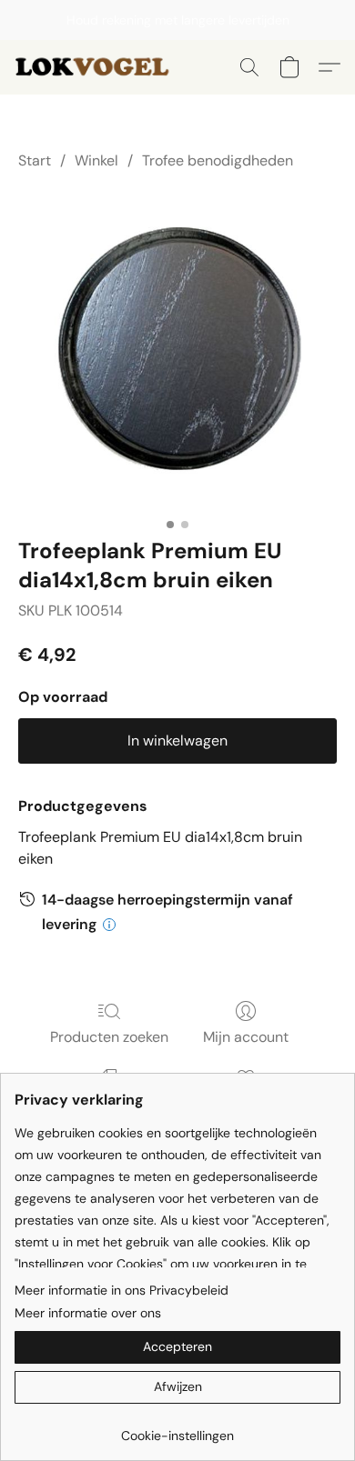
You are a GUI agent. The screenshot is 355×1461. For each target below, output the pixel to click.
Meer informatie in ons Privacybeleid (121, 1290)
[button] (99, 67)
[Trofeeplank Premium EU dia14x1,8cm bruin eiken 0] (177, 350)
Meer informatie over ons (88, 1313)
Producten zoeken (109, 1036)
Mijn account (246, 1036)
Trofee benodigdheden (217, 160)
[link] (177, 1428)
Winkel (96, 160)
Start (34, 160)
